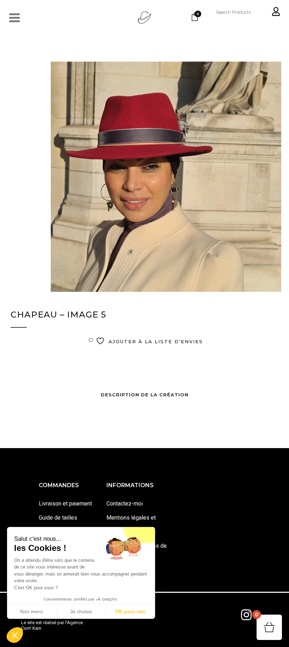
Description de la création (145, 394)
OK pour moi (130, 611)
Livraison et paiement (65, 503)
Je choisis (81, 611)
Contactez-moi (124, 503)
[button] (14, 635)
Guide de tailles (58, 517)
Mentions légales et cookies (131, 524)
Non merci (31, 611)
